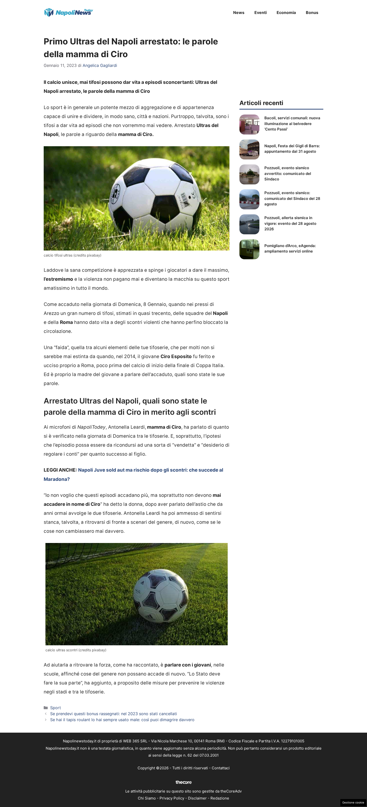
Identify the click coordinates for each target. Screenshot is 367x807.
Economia (286, 12)
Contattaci (221, 768)
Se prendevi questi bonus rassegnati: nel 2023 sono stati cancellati (113, 713)
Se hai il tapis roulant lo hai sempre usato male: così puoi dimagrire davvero (122, 719)
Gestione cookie (353, 802)
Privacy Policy (172, 798)
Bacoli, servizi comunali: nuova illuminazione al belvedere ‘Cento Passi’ (292, 124)
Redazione (219, 798)
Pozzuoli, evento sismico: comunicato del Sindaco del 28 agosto (292, 198)
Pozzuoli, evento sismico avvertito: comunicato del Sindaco (287, 173)
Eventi (260, 12)
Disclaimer (197, 798)
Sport (55, 707)
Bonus (312, 12)
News (238, 12)
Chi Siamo (147, 798)
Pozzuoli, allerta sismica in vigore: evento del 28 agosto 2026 (290, 223)
